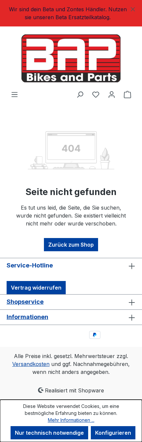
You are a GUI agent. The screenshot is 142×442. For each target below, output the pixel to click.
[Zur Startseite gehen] (71, 58)
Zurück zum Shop (71, 244)
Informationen (27, 316)
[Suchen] (80, 94)
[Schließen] (133, 8)
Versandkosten (31, 364)
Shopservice (25, 301)
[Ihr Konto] (112, 94)
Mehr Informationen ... (71, 420)
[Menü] (14, 94)
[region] (71, 13)
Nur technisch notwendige (49, 432)
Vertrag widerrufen (36, 287)
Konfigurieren (113, 432)
